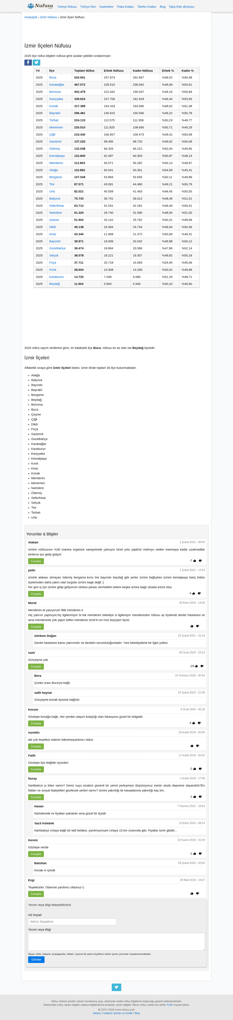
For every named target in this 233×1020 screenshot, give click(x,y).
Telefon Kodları (146, 6)
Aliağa (53, 170)
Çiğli (52, 134)
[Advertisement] (116, 29)
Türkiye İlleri (88, 6)
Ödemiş (54, 148)
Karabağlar (56, 84)
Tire (51, 184)
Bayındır (55, 241)
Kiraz (52, 234)
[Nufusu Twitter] (116, 987)
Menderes (56, 163)
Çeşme (54, 220)
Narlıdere (55, 212)
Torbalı (54, 120)
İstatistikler (106, 6)
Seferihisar (56, 205)
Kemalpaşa (57, 156)
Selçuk (54, 255)
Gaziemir (55, 141)
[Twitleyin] (36, 63)
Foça (52, 262)
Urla (52, 191)
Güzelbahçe (57, 248)
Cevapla (36, 561)
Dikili (52, 227)
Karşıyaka (56, 99)
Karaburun (56, 277)
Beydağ (54, 284)
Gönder (36, 959)
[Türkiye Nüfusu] (40, 7)
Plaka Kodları (125, 6)
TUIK (169, 1004)
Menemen (56, 127)
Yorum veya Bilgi (39, 929)
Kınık (52, 269)
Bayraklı (54, 113)
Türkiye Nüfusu (67, 6)
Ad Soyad (34, 915)
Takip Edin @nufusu (181, 6)
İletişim (97, 1013)
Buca (52, 77)
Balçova (54, 198)
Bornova (55, 91)
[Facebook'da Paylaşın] (28, 63)
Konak (53, 106)
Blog (162, 6)
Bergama (55, 177)
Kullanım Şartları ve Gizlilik (118, 1013)
